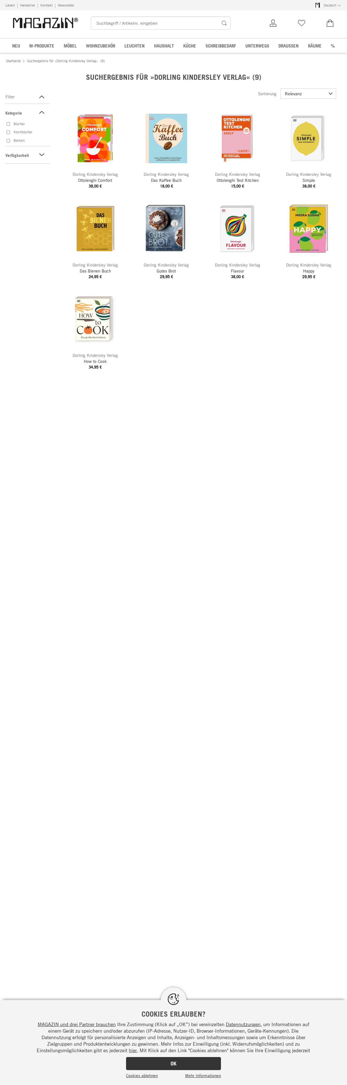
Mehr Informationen (203, 1075)
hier (133, 1050)
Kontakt (46, 5)
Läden (10, 5)
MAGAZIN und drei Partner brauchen (77, 1024)
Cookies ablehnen (142, 1075)
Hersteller (27, 5)
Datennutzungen (243, 1024)
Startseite (13, 61)
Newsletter (66, 5)
